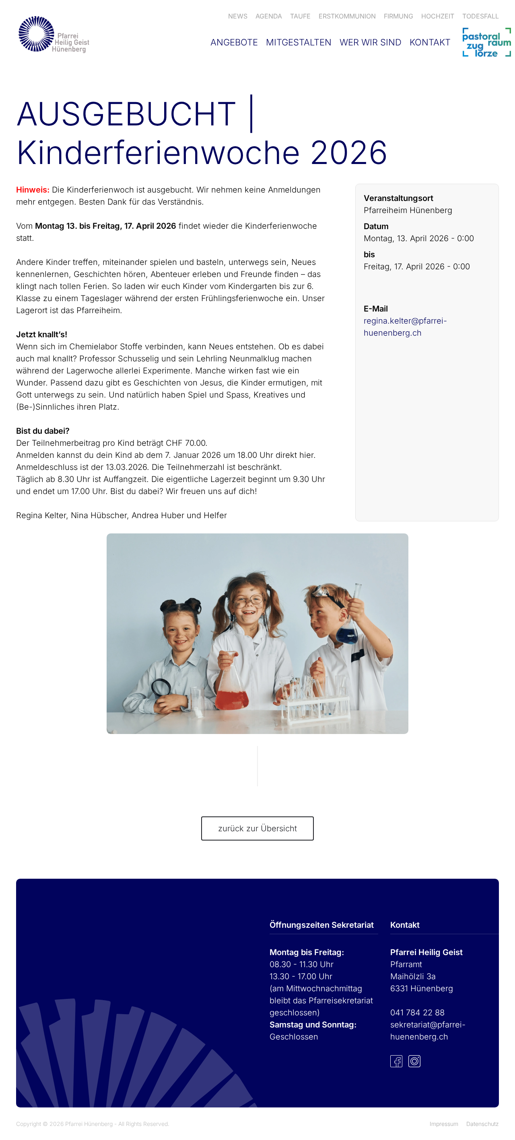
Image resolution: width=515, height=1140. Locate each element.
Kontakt (430, 42)
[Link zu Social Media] (396, 1061)
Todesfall (480, 16)
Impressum (444, 1123)
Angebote (234, 42)
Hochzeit (437, 16)
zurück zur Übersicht (257, 828)
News (237, 16)
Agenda (268, 16)
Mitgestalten (299, 42)
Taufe (300, 16)
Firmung (398, 16)
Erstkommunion (347, 16)
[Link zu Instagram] (414, 1061)
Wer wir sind (371, 42)
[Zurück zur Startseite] (52, 34)
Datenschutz (482, 1123)
